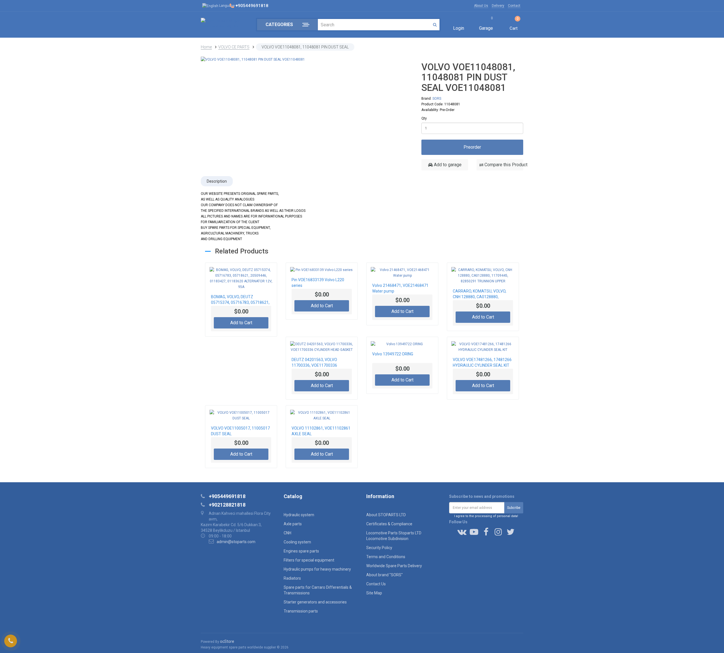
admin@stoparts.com (236, 541)
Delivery (498, 6)
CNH (287, 533)
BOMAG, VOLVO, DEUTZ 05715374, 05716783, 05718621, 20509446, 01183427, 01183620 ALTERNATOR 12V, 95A (240, 300)
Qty (424, 118)
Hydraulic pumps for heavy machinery (317, 569)
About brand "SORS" (384, 575)
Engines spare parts (301, 551)
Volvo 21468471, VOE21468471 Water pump (400, 288)
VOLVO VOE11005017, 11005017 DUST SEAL (240, 431)
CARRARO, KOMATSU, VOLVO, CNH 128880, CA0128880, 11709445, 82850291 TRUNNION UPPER (481, 294)
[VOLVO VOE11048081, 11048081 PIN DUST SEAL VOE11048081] (253, 59)
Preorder (472, 147)
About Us (481, 6)
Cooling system (297, 542)
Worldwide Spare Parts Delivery (394, 566)
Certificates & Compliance (389, 524)
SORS (436, 99)
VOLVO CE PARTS (233, 47)
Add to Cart (241, 322)
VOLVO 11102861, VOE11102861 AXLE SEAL (321, 431)
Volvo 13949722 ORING (392, 354)
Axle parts (293, 524)
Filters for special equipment (309, 560)
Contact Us (376, 584)
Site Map (374, 593)
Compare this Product (503, 164)
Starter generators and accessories (315, 602)
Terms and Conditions (385, 556)
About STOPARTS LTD (386, 515)
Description (217, 181)
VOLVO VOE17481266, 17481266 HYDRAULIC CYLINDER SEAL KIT (482, 362)
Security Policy (379, 547)
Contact (514, 6)
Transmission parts (301, 611)
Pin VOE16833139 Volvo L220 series (318, 283)
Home (206, 47)
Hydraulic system (299, 515)
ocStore (227, 641)
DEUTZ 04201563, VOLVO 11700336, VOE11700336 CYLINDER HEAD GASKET (314, 363)
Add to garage (447, 164)
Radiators (292, 578)
